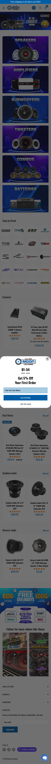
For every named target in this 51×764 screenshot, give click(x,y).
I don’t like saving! (25, 404)
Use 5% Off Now (26, 397)
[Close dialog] (47, 358)
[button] (44, 757)
